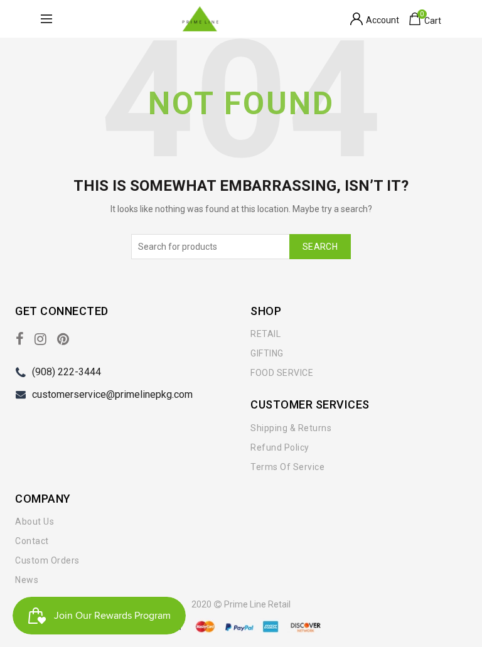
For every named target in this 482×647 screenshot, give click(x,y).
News (26, 580)
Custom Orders (47, 560)
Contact (32, 541)
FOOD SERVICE (281, 373)
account (382, 20)
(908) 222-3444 (66, 372)
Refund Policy (279, 447)
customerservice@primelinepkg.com (112, 394)
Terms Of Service (287, 467)
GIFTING (267, 353)
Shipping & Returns (290, 428)
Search (320, 247)
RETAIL (265, 334)
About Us (34, 521)
